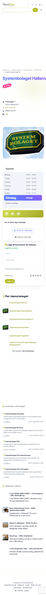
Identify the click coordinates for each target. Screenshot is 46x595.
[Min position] (41, 10)
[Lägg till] (28, 5)
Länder (27, 585)
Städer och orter (36, 585)
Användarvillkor (27, 588)
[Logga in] (32, 5)
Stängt (8, 85)
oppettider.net (28, 583)
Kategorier (20, 585)
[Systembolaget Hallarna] (23, 142)
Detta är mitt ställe (24, 237)
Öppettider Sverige (10, 585)
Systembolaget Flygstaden (19, 327)
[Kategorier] (36, 5)
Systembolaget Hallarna (18, 303)
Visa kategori (23, 351)
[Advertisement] (23, 39)
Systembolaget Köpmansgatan (20, 311)
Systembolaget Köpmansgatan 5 (21, 319)
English (26, 590)
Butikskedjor (18, 588)
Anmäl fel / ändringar (11, 203)
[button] (40, 5)
